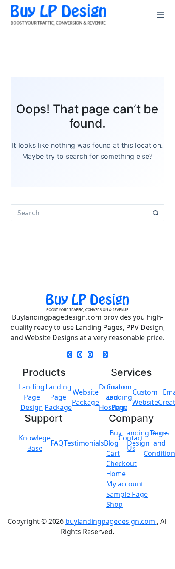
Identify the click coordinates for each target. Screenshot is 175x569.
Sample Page (127, 494)
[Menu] (160, 15)
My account (125, 484)
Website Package (85, 397)
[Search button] (155, 212)
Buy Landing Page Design (138, 438)
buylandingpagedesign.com (111, 521)
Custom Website (145, 397)
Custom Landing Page (119, 397)
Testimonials (84, 443)
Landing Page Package (58, 397)
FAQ (57, 443)
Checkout (121, 463)
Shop (114, 504)
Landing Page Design (32, 397)
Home (116, 473)
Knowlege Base (35, 443)
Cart (113, 453)
